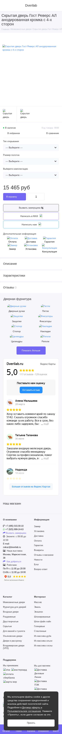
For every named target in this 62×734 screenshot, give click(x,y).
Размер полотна (11, 155)
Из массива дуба (42, 636)
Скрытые (7, 626)
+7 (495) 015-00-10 (14, 526)
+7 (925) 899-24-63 (14, 529)
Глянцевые (39, 626)
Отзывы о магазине (43, 555)
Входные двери (11, 612)
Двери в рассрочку (12, 641)
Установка (39, 531)
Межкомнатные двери (14, 602)
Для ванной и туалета (14, 631)
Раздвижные (9, 617)
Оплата (37, 541)
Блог (36, 564)
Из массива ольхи (43, 641)
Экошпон (38, 612)
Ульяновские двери (12, 636)
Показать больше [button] (31, 350)
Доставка (38, 536)
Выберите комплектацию (15, 169)
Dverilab (31, 5)
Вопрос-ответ (40, 569)
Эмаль (37, 607)
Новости (38, 560)
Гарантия (38, 545)
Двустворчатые (10, 621)
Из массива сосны (43, 645)
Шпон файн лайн (42, 621)
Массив (38, 602)
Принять (31, 723)
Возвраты (39, 550)
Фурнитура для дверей (14, 607)
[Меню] (5, 5)
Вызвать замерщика (30, 207)
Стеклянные (40, 631)
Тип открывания (11, 141)
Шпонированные (42, 617)
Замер (37, 526)
